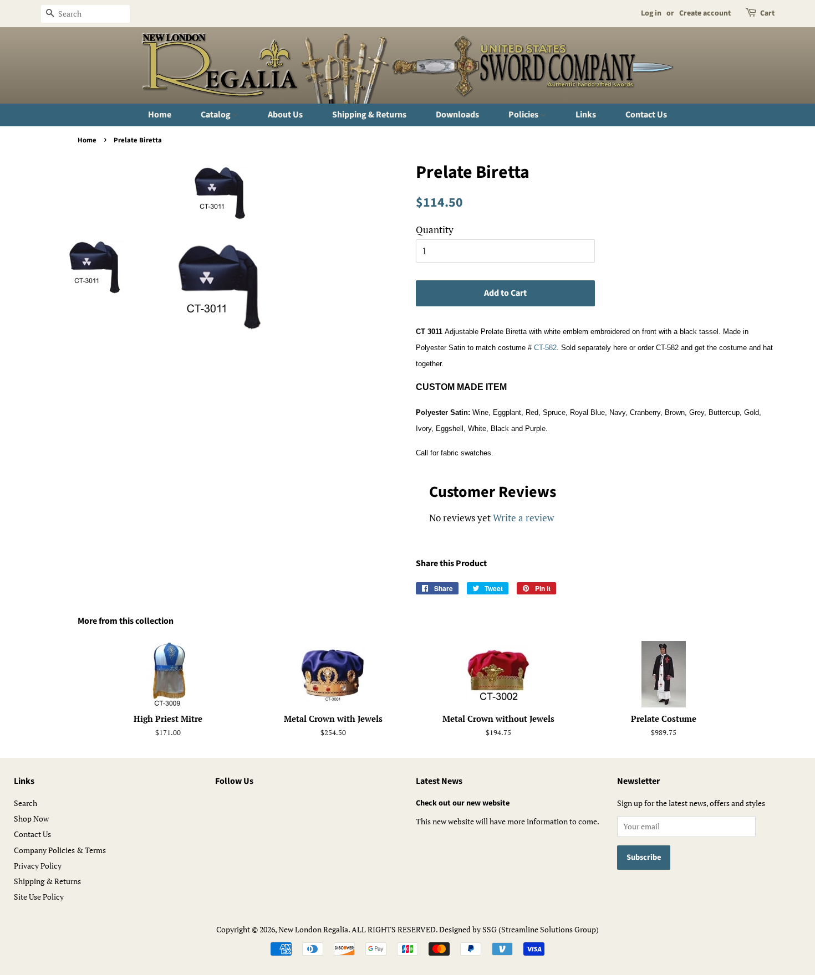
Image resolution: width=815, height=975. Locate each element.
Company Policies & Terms (60, 850)
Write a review (523, 517)
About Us (285, 115)
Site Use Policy (39, 896)
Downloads (457, 115)
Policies (524, 115)
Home (159, 115)
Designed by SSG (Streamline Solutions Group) (519, 929)
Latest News (439, 781)
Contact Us (646, 115)
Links (585, 115)
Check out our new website (463, 803)
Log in (651, 13)
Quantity (435, 229)
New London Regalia (313, 929)
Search (25, 803)
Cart (767, 13)
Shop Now (31, 818)
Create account (705, 13)
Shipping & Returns (369, 115)
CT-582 (545, 347)
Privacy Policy (38, 865)
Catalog (216, 115)
